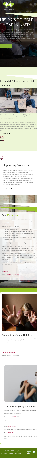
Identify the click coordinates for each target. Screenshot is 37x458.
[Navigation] (34, 5)
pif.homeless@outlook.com (12, 274)
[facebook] (3, 49)
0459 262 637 (6, 271)
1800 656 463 (8, 352)
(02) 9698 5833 (12, 417)
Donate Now (6, 133)
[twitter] (6, 49)
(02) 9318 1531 (11, 426)
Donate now (6, 46)
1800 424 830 (10, 432)
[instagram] (8, 49)
